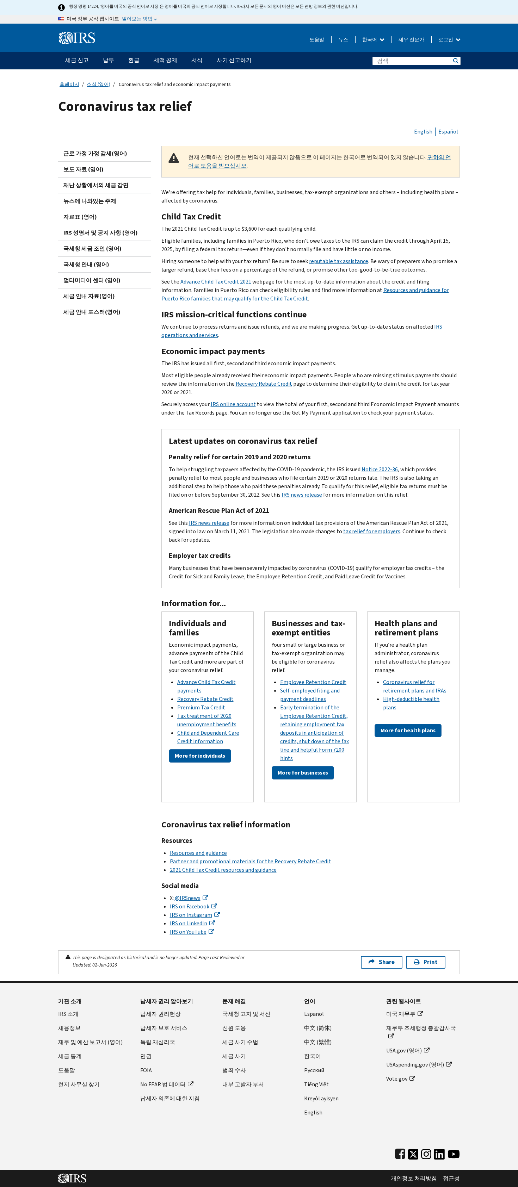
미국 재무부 (400, 1014)
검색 (455, 60)
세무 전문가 (411, 39)
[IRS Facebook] (400, 1153)
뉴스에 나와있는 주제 (89, 201)
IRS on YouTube (188, 932)
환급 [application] (134, 60)
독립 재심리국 (157, 1042)
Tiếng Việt (316, 1084)
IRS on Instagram (191, 915)
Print (431, 962)
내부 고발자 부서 (243, 1084)
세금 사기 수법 (240, 1042)
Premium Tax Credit (201, 707)
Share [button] (387, 962)
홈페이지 (69, 84)
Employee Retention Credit (313, 682)
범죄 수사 (234, 1070)
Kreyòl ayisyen (321, 1098)
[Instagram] (426, 1153)
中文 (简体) (318, 1028)
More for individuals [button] (200, 755)
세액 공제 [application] (165, 60)
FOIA (146, 1070)
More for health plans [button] (408, 730)
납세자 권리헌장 (160, 1014)
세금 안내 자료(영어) (89, 296)
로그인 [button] (446, 39)
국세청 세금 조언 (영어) (92, 248)
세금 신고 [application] (77, 60)
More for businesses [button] (303, 772)
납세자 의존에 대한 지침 (170, 1098)
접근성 (451, 1178)
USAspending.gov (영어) (415, 1064)
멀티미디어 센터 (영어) (92, 280)
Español (448, 131)
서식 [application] (197, 60)
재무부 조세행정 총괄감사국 (421, 1028)
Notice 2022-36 (380, 469)
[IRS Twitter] (413, 1153)
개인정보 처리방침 (414, 1178)
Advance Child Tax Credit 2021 (215, 281)
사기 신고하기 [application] (234, 60)
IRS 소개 (68, 1014)
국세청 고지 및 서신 (246, 1014)
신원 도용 (234, 1028)
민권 (146, 1056)
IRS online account (233, 404)
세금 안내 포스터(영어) (92, 312)
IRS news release (302, 494)
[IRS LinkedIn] (439, 1153)
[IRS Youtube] (454, 1153)
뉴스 (343, 39)
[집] (77, 35)
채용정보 (69, 1028)
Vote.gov (396, 1078)
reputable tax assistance (338, 261)
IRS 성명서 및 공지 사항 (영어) (100, 232)
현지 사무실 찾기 (79, 1084)
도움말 (316, 39)
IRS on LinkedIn (188, 923)
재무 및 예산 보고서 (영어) (90, 1042)
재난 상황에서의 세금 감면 (96, 185)
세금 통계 (70, 1056)
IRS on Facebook (189, 906)
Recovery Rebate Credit (264, 383)
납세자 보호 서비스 (163, 1028)
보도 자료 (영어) (83, 169)
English (423, 131)
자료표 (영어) (80, 216)
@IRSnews (188, 898)
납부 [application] (108, 60)
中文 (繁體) (318, 1042)
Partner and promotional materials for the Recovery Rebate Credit (250, 861)
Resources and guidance (198, 853)
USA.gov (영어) (404, 1050)
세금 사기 (234, 1056)
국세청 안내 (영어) (86, 264)
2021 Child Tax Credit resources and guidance (223, 870)
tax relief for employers (371, 531)
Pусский (314, 1070)
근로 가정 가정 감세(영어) (95, 153)
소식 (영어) (98, 84)
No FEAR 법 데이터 (163, 1084)
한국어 (370, 39)
